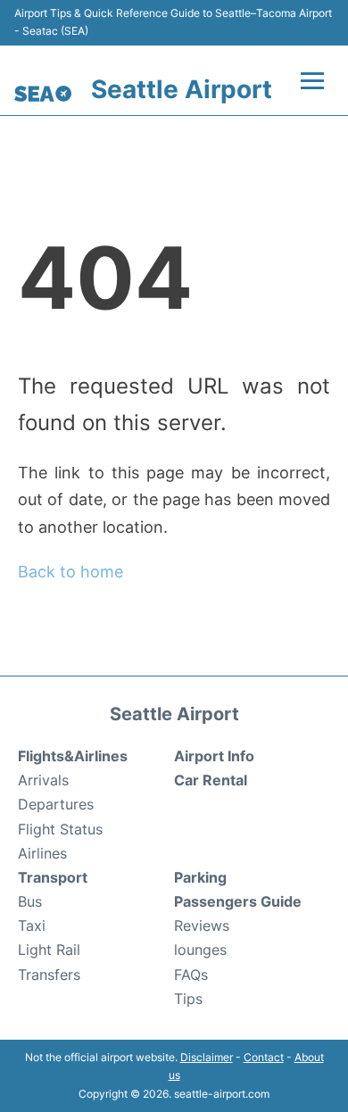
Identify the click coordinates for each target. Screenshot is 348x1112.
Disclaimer (206, 1057)
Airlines (42, 853)
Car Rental (210, 780)
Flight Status (60, 829)
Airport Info (214, 756)
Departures (56, 804)
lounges (200, 949)
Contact (264, 1057)
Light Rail (49, 949)
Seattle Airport (181, 89)
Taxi (32, 925)
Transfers (49, 974)
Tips (188, 999)
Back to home (70, 571)
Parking (200, 877)
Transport (52, 877)
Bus (30, 901)
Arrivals (43, 780)
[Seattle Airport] (42, 94)
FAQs (191, 974)
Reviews (201, 925)
